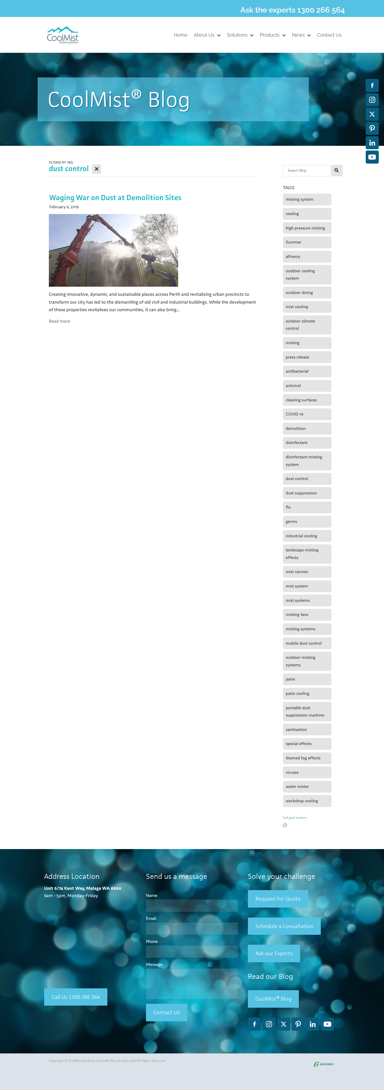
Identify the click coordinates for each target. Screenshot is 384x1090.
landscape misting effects (302, 554)
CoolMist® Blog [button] (273, 998)
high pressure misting (305, 228)
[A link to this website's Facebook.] (372, 85)
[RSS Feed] (285, 825)
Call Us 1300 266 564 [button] (76, 997)
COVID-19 (294, 414)
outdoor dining (299, 292)
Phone (152, 941)
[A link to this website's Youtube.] (372, 157)
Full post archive (295, 818)
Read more (59, 321)
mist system (297, 586)
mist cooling (297, 306)
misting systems (300, 629)
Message (154, 964)
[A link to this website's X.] (372, 114)
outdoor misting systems (300, 661)
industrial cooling (301, 536)
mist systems (298, 600)
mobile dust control (304, 643)
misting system (299, 199)
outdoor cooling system (300, 275)
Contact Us (167, 1012)
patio (290, 679)
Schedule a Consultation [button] (284, 926)
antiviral (293, 385)
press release (297, 357)
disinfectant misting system (304, 461)
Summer (293, 242)
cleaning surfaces (301, 400)
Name (151, 895)
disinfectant (296, 442)
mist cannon (297, 571)
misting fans (297, 614)
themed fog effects (303, 758)
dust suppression (301, 493)
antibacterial (297, 371)
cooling (292, 213)
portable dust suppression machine (305, 712)
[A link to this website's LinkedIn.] (372, 142)
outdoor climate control (300, 325)
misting (292, 343)
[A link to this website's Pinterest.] (372, 128)
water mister (297, 786)
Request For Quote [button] (278, 898)
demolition (296, 428)
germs (291, 521)
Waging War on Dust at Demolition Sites (115, 198)
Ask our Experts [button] (274, 953)
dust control (297, 478)
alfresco (293, 256)
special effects (299, 743)
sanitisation (296, 729)
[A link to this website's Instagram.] (372, 99)
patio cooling (297, 693)
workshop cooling (302, 801)
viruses (292, 772)
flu (288, 507)
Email (151, 918)
